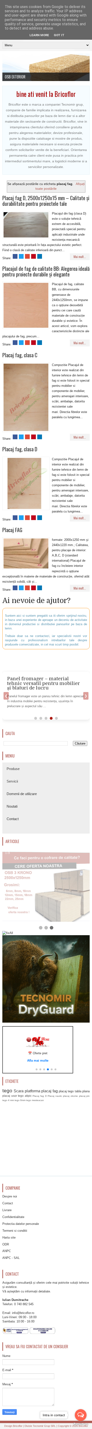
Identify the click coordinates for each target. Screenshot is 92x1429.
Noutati (12, 806)
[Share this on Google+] (27, 256)
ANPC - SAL (11, 1258)
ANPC (6, 1251)
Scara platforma (27, 1091)
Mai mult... (80, 256)
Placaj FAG (12, 530)
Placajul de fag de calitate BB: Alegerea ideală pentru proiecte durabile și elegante (46, 271)
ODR (5, 1244)
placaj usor (9, 1095)
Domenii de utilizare (22, 794)
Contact (13, 819)
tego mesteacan (35, 1100)
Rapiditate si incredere (21, 77)
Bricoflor (17, 1426)
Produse (13, 769)
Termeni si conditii (14, 1230)
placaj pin (84, 1096)
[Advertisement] (47, 660)
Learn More (39, 35)
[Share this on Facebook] (15, 256)
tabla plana (82, 1091)
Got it (59, 35)
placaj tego (66, 1091)
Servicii (12, 781)
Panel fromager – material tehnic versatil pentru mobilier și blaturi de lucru (43, 683)
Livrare (7, 1210)
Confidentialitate (13, 1217)
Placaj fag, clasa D (19, 449)
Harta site (9, 1237)
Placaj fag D (39, 1096)
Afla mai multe (37, 1060)
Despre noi (9, 1196)
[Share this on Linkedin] (39, 256)
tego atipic (25, 1095)
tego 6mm (20, 1100)
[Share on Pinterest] (33, 256)
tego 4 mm (8, 1100)
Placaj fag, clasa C (19, 355)
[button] (37, 1069)
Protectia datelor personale (20, 1224)
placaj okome (70, 1096)
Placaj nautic (55, 1096)
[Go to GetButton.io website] (80, 1424)
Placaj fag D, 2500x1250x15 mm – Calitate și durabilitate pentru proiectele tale (45, 200)
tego (7, 1090)
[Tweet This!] (21, 256)
